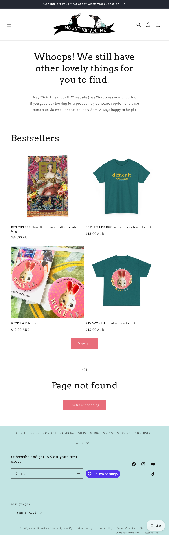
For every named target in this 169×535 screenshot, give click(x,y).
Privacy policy (104, 528)
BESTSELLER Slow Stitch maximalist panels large (44, 229)
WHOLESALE (84, 443)
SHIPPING (124, 433)
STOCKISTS (142, 433)
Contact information (128, 532)
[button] (9, 24)
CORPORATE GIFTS (73, 433)
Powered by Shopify (61, 528)
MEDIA (94, 433)
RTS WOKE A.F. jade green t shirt (110, 323)
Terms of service (126, 528)
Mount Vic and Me (39, 528)
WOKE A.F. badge (24, 323)
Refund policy (84, 528)
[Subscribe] (78, 473)
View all (84, 343)
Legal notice (151, 532)
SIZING (108, 433)
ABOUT (20, 433)
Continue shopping (84, 405)
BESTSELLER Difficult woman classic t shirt (118, 227)
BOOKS (34, 433)
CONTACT (49, 433)
